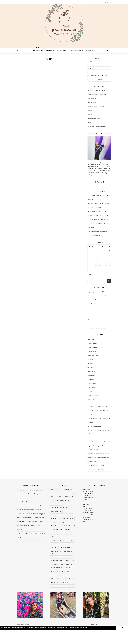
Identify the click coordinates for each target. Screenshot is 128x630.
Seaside (54, 571)
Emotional (56, 511)
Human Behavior (66, 533)
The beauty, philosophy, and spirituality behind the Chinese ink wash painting (99, 457)
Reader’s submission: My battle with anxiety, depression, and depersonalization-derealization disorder (29, 506)
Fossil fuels (68, 518)
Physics (70, 560)
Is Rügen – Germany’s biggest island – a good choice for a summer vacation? (99, 446)
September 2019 (93, 395)
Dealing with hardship (60, 500)
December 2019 (92, 383)
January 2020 (91, 379)
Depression (56, 504)
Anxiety (55, 489)
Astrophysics (57, 493)
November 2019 (92, 387)
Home (54, 533)
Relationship (56, 567)
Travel (89, 122)
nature (54, 557)
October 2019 (92, 391)
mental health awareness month (62, 552)
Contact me (38, 50)
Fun (69, 522)
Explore (55, 518)
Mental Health (92, 102)
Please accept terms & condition (98, 75)
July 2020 (90, 359)
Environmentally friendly (61, 515)
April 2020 (91, 367)
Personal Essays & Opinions (96, 106)
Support (66, 575)
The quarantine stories (94, 118)
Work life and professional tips (97, 126)
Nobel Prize (66, 557)
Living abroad (67, 544)
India (54, 536)
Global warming (69, 525)
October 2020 (92, 351)
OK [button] (122, 627)
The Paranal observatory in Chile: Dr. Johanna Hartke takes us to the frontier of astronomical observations (99, 215)
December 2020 (92, 343)
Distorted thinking (59, 507)
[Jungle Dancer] (64, 23)
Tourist (70, 578)
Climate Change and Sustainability (97, 94)
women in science (58, 586)
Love (53, 547)
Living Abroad (92, 98)
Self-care (66, 571)
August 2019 (91, 399)
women (64, 582)
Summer (55, 575)
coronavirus (56, 496)
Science (90, 114)
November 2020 (92, 347)
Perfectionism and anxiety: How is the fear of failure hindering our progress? (30, 494)
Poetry (90, 110)
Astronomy (67, 489)
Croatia (69, 496)
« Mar (89, 274)
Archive (49, 50)
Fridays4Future (57, 522)
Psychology (67, 564)
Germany (55, 525)
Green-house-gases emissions (62, 529)
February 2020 (92, 375)
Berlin (69, 493)
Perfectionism (57, 560)
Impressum (90, 50)
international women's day (61, 540)
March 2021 (91, 339)
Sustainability (57, 578)
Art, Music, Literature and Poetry (97, 90)
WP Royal (27, 624)
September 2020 (93, 355)
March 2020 (91, 371)
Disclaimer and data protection (70, 50)
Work (71, 586)
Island (54, 544)
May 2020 (91, 363)
